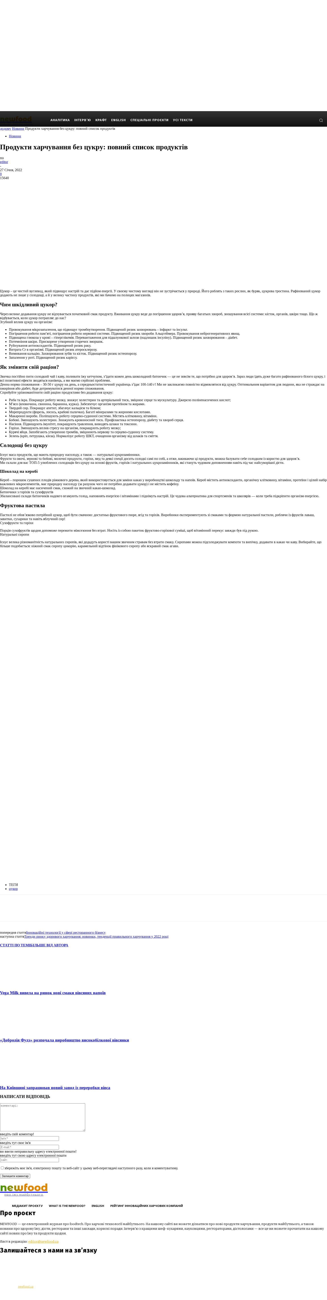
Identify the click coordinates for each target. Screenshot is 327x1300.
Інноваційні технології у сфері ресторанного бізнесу (66, 932)
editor (4, 162)
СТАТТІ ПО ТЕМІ (15, 945)
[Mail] (304, 120)
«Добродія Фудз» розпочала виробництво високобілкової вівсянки (64, 1040)
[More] (71, 184)
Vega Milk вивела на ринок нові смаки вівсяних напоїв (53, 992)
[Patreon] (311, 120)
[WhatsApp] (55, 184)
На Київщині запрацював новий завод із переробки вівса (55, 1087)
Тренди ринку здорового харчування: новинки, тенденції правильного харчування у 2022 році (96, 936)
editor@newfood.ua (43, 1242)
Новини (18, 128)
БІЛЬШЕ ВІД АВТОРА (49, 945)
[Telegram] (29, 1263)
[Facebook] (291, 120)
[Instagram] (298, 120)
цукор (13, 889)
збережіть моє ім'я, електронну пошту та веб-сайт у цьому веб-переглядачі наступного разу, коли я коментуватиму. (91, 1168)
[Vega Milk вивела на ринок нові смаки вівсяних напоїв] (24, 984)
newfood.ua (25, 1286)
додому (5, 128)
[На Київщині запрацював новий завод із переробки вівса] (24, 1079)
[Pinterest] (39, 184)
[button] (321, 120)
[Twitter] (23, 184)
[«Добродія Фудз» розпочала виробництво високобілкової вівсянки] (24, 1032)
